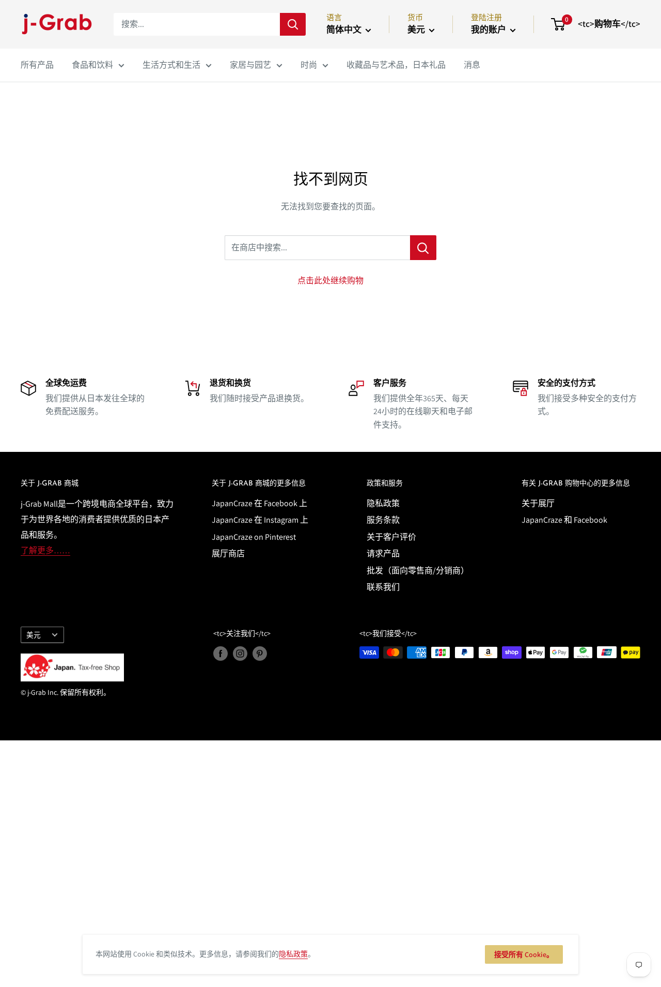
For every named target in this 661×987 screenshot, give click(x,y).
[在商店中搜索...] (423, 247)
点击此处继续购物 (330, 280)
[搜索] (293, 24)
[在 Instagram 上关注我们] (240, 653)
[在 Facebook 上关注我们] (220, 653)
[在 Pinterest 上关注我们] (260, 653)
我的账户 (489, 29)
